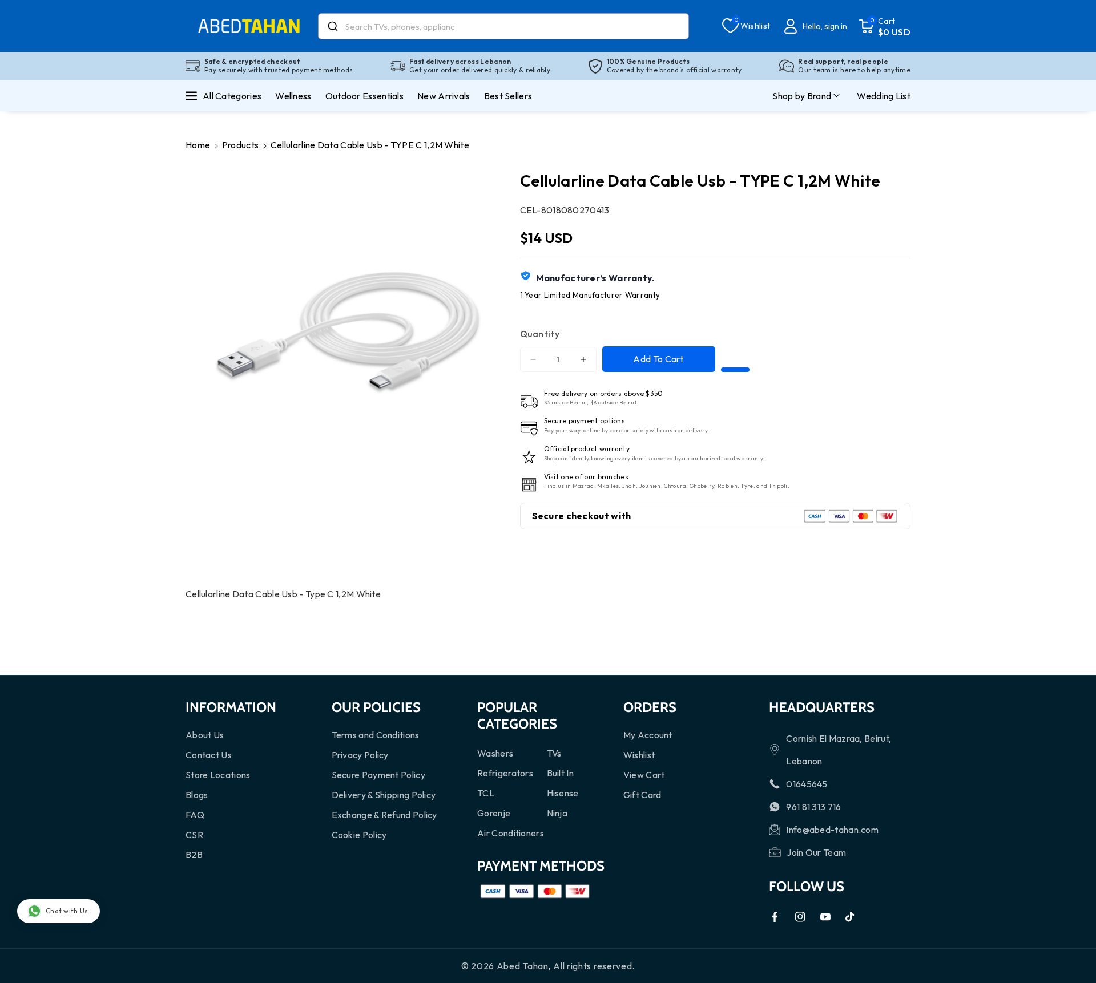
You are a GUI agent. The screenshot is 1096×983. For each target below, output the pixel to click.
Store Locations (218, 774)
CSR (194, 834)
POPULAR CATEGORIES (517, 715)
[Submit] (332, 26)
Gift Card (642, 794)
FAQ (195, 814)
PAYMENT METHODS (541, 865)
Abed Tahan (523, 966)
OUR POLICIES (376, 707)
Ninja (557, 813)
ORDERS (649, 707)
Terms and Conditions (376, 735)
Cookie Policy (359, 834)
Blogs (197, 794)
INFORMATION (231, 707)
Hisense (563, 793)
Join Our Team (816, 852)
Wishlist (639, 754)
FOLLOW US (806, 886)
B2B (194, 854)
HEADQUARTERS (822, 707)
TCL (485, 793)
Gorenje (493, 813)
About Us (205, 735)
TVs (554, 753)
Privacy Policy (360, 754)
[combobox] (503, 26)
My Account (647, 735)
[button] (884, 26)
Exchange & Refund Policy (384, 814)
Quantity (539, 333)
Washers (495, 753)
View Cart (644, 774)
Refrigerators (505, 773)
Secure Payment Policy (378, 774)
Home (198, 145)
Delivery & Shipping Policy (384, 794)
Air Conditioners (510, 833)
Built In (560, 773)
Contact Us (209, 754)
